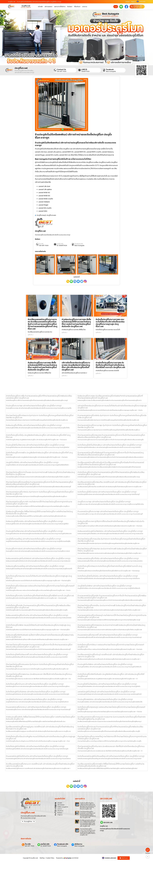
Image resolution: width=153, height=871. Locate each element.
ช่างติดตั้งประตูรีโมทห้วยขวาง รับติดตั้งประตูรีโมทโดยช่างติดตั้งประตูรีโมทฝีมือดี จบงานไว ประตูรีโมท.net (110, 567)
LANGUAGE (142, 1)
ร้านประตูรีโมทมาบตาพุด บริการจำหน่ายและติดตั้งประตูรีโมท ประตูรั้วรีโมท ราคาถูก (34, 405)
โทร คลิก (41, 244)
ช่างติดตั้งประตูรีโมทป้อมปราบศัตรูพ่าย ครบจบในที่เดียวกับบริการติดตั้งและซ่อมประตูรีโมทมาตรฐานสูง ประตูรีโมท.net (40, 737)
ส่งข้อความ (78, 844)
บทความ (84, 6)
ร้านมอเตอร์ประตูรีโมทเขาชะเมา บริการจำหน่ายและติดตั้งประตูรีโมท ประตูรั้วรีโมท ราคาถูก (36, 707)
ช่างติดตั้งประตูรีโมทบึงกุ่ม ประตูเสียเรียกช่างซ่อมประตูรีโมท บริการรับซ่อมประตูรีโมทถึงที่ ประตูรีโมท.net (38, 436)
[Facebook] (74, 281)
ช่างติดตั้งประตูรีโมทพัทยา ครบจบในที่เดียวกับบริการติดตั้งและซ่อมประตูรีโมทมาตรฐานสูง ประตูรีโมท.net (38, 626)
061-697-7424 (138, 7)
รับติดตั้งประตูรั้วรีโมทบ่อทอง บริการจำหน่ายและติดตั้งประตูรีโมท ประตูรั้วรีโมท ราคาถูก (107, 491)
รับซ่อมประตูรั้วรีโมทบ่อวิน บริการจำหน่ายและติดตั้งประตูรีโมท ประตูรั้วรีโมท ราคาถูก (34, 521)
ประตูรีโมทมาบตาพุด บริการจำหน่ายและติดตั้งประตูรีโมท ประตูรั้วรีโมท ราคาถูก (104, 501)
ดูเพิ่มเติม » (30, 334)
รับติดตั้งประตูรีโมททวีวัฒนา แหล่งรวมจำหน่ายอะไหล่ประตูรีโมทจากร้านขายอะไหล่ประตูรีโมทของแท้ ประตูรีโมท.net (111, 645)
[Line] (71, 281)
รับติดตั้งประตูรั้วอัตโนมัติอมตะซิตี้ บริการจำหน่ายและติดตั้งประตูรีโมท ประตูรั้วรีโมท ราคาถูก (37, 654)
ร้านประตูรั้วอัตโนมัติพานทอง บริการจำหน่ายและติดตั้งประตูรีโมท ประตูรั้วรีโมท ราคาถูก (35, 444)
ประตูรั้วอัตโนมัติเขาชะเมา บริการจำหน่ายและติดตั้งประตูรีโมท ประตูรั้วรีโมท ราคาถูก (34, 699)
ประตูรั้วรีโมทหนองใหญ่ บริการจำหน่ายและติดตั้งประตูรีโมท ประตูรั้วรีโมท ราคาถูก (33, 538)
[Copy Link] (67, 281)
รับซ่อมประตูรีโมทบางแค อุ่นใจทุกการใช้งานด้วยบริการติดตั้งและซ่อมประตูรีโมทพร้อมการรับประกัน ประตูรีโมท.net (111, 522)
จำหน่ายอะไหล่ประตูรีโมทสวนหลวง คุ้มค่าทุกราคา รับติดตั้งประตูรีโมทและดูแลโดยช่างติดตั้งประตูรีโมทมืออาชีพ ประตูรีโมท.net (40, 665)
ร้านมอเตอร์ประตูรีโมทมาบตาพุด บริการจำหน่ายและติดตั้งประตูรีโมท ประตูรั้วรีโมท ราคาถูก (108, 511)
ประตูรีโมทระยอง (51, 215)
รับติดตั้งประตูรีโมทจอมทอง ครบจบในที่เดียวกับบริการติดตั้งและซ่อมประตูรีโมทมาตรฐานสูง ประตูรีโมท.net (39, 577)
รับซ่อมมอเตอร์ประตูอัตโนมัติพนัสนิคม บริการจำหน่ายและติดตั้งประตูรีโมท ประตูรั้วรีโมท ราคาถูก (110, 531)
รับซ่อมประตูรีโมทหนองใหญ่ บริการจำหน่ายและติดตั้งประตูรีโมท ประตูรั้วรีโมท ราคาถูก (35, 566)
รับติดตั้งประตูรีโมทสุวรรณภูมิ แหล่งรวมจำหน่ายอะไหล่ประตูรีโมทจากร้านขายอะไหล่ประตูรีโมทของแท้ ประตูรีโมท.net (111, 708)
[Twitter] (81, 281)
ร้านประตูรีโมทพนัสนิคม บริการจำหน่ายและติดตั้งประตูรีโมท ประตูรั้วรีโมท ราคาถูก (105, 699)
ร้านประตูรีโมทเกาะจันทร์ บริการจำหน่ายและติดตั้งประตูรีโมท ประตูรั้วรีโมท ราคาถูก (34, 548)
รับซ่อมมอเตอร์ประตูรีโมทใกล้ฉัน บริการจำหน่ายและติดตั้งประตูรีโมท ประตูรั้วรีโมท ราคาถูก (108, 558)
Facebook (110, 69)
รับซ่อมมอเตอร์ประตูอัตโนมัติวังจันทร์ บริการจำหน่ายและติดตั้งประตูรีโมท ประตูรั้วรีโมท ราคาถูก (38, 558)
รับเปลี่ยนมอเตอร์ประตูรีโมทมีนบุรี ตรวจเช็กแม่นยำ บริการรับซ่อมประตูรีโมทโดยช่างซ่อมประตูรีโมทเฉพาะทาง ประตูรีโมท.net (111, 655)
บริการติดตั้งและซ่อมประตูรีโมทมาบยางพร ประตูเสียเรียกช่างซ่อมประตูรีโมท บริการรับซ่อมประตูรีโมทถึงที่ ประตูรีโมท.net (76, 366)
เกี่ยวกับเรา (77, 6)
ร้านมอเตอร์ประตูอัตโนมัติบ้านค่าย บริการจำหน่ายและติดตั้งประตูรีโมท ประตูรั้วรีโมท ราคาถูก (37, 756)
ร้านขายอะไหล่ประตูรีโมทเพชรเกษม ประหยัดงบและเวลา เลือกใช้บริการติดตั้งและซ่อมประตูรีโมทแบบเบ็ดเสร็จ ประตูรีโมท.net (39, 675)
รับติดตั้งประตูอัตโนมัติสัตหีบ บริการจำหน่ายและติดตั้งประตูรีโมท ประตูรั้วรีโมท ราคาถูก (35, 746)
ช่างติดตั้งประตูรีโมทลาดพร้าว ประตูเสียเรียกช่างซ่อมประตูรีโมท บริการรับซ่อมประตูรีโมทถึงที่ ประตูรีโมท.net (39, 453)
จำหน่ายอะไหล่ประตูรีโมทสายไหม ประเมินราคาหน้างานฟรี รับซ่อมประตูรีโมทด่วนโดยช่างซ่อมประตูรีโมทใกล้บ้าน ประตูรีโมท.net (112, 606)
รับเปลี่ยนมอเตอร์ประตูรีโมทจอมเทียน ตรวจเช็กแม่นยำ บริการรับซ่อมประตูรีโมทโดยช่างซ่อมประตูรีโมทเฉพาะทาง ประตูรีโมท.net (112, 483)
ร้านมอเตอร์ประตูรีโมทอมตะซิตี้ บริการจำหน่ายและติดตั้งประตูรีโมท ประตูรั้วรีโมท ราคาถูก (108, 634)
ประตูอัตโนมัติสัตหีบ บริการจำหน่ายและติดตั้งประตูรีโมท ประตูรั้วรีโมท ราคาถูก (32, 462)
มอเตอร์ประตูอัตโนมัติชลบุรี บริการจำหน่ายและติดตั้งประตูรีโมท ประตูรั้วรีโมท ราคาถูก (106, 691)
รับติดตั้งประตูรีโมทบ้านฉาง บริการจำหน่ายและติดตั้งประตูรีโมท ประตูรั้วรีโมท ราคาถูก (35, 684)
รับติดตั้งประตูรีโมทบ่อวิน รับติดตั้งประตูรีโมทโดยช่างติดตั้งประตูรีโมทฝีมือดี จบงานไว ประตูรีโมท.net (40, 595)
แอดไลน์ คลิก (60, 244)
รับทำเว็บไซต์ (75, 858)
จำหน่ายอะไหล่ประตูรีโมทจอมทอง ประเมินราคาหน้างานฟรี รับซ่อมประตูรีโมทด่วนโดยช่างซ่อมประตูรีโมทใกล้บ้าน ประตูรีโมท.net (112, 549)
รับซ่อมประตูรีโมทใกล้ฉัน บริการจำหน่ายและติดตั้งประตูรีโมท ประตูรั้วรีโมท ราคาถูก (34, 425)
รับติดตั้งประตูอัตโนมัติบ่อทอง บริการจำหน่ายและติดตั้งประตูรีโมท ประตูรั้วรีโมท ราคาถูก (35, 691)
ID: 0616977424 (62, 245)
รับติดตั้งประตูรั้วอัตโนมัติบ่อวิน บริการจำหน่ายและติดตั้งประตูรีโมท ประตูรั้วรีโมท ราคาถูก (108, 576)
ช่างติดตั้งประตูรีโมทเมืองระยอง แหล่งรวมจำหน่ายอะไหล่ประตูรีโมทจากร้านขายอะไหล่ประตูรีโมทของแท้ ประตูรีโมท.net (40, 586)
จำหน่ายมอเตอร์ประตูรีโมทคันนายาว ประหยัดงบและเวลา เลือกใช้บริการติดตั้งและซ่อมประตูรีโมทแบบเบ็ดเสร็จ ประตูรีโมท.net (111, 747)
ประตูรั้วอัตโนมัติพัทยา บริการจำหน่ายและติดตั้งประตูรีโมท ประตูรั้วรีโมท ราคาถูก (105, 585)
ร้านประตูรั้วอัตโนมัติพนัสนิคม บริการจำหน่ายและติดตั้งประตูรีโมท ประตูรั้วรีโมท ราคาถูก (107, 684)
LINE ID (84, 69)
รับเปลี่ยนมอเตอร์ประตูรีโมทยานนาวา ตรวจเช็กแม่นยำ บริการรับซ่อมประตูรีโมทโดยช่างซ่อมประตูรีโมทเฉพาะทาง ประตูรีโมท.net (40, 764)
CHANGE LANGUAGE (110, 858)
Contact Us (61, 69)
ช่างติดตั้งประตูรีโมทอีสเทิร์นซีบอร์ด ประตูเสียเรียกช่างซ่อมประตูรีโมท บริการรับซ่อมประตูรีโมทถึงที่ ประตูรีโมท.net (111, 675)
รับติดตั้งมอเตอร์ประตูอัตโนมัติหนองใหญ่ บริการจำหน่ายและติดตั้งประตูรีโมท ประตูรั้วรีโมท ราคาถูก (111, 756)
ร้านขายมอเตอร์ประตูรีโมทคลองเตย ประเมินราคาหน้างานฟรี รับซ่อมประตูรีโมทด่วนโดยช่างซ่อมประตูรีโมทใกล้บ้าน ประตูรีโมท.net (111, 626)
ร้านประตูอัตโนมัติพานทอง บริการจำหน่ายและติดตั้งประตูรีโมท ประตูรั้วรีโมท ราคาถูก (34, 531)
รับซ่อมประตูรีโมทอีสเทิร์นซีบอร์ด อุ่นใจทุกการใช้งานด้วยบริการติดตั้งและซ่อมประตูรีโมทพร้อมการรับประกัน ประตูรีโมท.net (40, 635)
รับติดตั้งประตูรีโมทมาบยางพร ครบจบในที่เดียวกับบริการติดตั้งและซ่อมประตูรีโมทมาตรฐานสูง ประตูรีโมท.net (110, 323)
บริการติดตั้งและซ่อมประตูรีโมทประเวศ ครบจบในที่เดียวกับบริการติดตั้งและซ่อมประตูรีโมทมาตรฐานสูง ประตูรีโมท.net (112, 406)
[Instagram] (85, 281)
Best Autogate (111, 71)
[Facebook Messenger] (78, 281)
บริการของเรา (48, 6)
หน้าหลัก (40, 6)
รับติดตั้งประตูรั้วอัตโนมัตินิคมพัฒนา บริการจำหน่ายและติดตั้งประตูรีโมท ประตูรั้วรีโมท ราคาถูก (110, 444)
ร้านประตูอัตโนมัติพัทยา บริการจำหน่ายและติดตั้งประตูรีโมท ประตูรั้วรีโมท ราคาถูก (105, 664)
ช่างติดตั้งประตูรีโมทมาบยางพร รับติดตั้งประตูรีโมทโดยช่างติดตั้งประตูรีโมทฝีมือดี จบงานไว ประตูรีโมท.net (110, 365)
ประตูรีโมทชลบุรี (41, 215)
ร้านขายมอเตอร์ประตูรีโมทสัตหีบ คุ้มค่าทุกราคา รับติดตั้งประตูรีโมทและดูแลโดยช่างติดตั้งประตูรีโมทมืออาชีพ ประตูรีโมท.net (112, 416)
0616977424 (85, 71)
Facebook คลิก (79, 244)
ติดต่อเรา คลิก (138, 6)
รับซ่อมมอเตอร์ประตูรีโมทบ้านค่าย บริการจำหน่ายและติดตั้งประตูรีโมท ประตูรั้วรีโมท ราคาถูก (37, 615)
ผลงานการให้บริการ (59, 6)
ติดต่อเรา (128, 2)
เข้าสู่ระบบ (133, 2)
